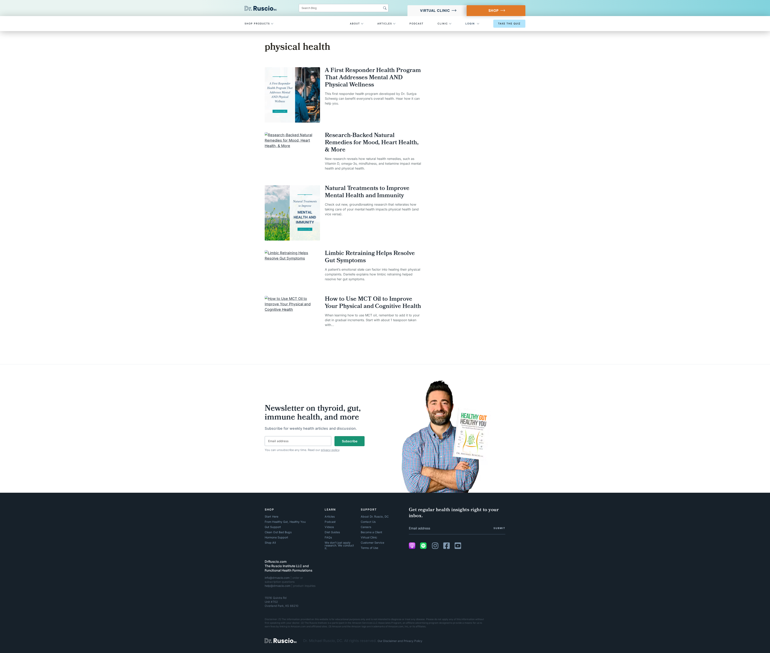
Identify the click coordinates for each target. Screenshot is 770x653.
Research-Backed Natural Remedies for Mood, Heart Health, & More (372, 143)
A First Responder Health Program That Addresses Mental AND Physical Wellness (373, 78)
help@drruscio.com (278, 585)
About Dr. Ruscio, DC (375, 516)
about (355, 23)
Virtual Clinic (435, 11)
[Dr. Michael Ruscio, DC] (281, 640)
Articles (330, 516)
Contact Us (368, 521)
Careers (366, 527)
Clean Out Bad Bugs (278, 532)
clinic (443, 23)
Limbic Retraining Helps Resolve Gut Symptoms (370, 257)
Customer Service (372, 542)
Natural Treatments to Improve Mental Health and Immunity (367, 192)
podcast (416, 23)
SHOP (493, 11)
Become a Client (371, 532)
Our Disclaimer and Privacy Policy (400, 641)
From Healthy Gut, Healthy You (285, 521)
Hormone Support (276, 537)
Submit (499, 528)
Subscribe (349, 441)
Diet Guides (332, 532)
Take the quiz (509, 23)
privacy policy (330, 450)
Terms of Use (369, 547)
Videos (329, 527)
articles (385, 23)
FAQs (328, 537)
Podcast (330, 521)
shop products (258, 23)
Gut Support (273, 527)
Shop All (270, 542)
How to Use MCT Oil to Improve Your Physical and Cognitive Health (373, 303)
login (470, 23)
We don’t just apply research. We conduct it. (339, 545)
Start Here (271, 516)
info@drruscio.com (277, 577)
